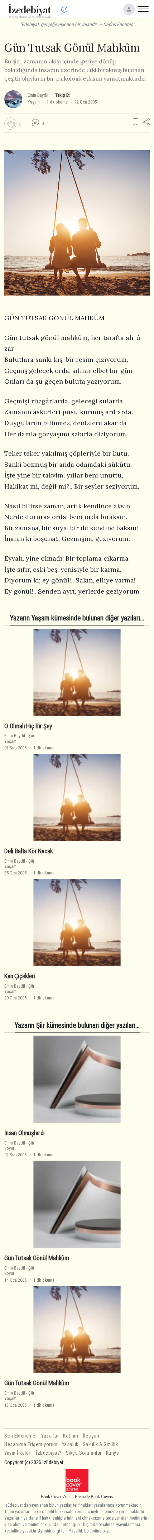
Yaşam (34, 102)
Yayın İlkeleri (18, 1453)
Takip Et (62, 95)
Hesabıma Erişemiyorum (31, 1444)
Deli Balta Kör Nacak (28, 851)
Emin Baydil (38, 95)
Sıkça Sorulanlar (84, 1453)
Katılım (70, 1436)
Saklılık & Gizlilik (100, 1444)
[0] (10, 123)
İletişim (91, 1436)
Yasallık (70, 1444)
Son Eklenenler (20, 1436)
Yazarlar (50, 1436)
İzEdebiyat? (49, 1453)
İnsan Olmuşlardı (24, 1133)
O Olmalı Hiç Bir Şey (28, 726)
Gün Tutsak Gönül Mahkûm (36, 1258)
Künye (112, 1453)
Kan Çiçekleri (19, 976)
